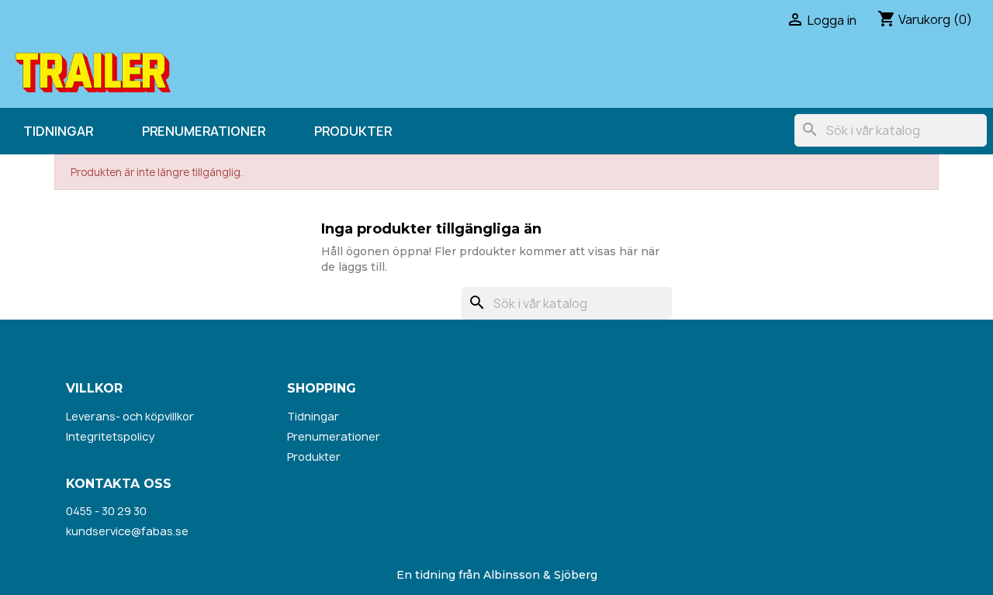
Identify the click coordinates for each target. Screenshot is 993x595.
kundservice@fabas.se (127, 531)
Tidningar (58, 131)
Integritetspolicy (110, 436)
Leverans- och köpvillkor (130, 416)
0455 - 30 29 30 (106, 510)
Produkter (353, 131)
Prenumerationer (203, 131)
